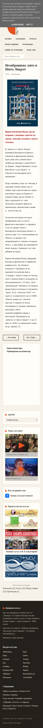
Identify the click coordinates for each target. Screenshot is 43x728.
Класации (20, 39)
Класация (7, 588)
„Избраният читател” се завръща (16, 702)
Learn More (17, 24)
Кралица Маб (8, 670)
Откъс (18, 588)
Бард (5, 655)
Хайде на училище (14, 50)
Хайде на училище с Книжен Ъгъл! (16, 691)
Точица (26, 659)
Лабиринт (7, 674)
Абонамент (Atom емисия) (13, 638)
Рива (25, 652)
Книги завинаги (18, 631)
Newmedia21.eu (9, 634)
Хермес (26, 670)
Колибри (6, 666)
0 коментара (15, 74)
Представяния (12, 44)
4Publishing (7, 652)
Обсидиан (7, 677)
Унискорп (26, 663)
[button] (21, 445)
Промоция (11, 591)
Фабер (25, 666)
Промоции (28, 44)
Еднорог (6, 659)
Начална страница (10, 695)
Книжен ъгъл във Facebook (20, 495)
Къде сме (31, 50)
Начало (8, 39)
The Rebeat (30, 631)
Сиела (25, 655)
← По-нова (11, 337)
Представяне (32, 588)
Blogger (27, 585)
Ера (4, 663)
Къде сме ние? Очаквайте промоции (17, 698)
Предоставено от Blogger (12, 723)
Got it (29, 24)
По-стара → (32, 337)
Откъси (32, 39)
